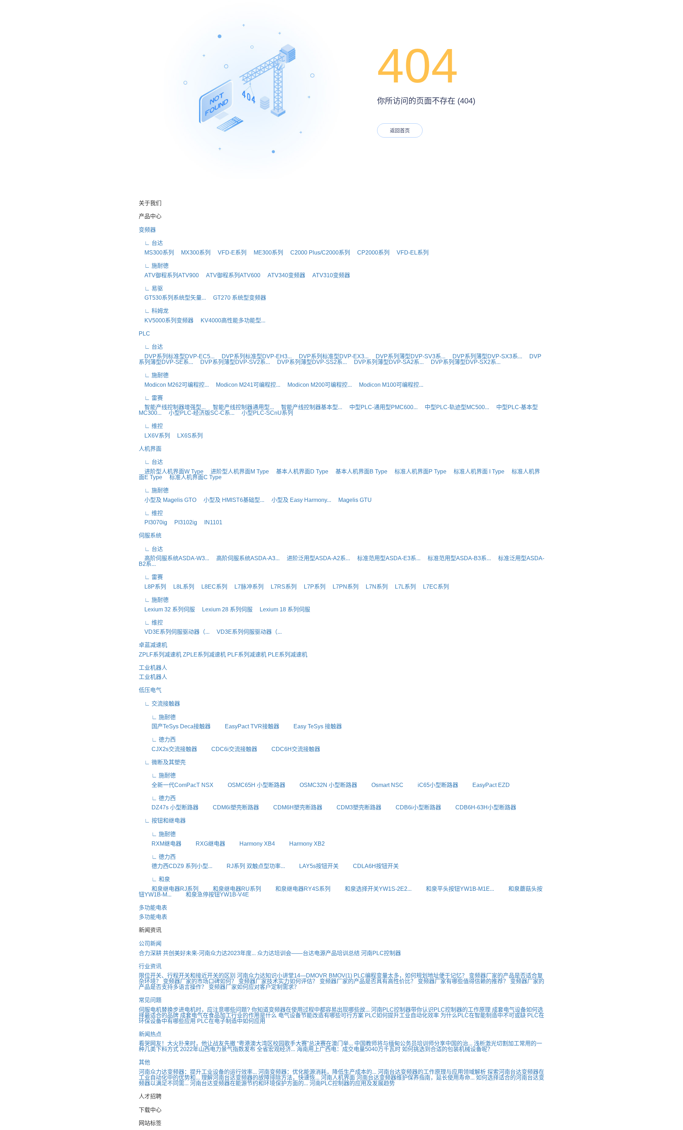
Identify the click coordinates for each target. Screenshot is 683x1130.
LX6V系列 (154, 436)
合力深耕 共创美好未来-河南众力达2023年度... (197, 953)
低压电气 (150, 690)
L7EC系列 (433, 587)
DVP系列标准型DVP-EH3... (254, 356)
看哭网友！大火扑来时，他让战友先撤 (187, 1043)
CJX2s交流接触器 (168, 749)
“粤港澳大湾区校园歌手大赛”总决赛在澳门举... (295, 1043)
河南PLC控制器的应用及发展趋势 (352, 1083)
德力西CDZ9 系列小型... (175, 866)
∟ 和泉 (154, 879)
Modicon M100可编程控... (388, 385)
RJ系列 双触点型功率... (249, 866)
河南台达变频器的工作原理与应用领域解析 (432, 1072)
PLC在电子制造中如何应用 (231, 1021)
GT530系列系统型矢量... (172, 298)
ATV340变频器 (283, 275)
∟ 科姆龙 (154, 311)
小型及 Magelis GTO (167, 500)
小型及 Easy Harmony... (298, 500)
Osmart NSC (381, 785)
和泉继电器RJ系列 (168, 889)
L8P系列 (152, 587)
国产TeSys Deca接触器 (175, 726)
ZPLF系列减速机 (160, 655)
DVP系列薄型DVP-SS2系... (309, 362)
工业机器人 (153, 668)
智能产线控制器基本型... (308, 407)
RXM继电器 (160, 844)
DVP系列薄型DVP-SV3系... (407, 356)
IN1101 (210, 522)
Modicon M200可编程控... (317, 385)
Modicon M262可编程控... (174, 385)
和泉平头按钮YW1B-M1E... (453, 889)
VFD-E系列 (229, 253)
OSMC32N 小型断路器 (322, 785)
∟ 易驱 (151, 288)
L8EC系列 (211, 587)
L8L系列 (181, 587)
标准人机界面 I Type (476, 471)
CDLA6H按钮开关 (369, 866)
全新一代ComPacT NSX (176, 785)
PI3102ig (183, 522)
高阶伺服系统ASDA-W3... (174, 558)
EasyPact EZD (485, 785)
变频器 (147, 230)
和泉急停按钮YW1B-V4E (211, 894)
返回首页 (400, 130)
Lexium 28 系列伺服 (224, 609)
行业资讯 (150, 966)
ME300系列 (265, 253)
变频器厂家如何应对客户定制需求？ (254, 987)
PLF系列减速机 (246, 655)
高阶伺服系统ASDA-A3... (245, 558)
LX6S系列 (187, 436)
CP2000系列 (370, 253)
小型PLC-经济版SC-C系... (198, 413)
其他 (144, 1062)
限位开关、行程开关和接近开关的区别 (187, 976)
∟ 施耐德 (154, 266)
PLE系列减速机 (287, 655)
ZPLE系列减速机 (204, 655)
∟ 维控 (151, 426)
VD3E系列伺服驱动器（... (174, 632)
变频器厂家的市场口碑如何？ (200, 981)
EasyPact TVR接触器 (245, 726)
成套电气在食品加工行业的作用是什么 (228, 1015)
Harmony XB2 (300, 844)
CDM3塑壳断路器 (352, 807)
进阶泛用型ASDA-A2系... (315, 558)
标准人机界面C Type (193, 477)
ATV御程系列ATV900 (169, 275)
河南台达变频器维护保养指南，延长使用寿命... (415, 1078)
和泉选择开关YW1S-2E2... (372, 889)
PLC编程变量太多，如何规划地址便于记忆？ (410, 976)
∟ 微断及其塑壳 (162, 762)
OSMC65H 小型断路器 (250, 785)
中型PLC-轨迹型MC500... (454, 407)
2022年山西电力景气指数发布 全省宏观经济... (237, 1049)
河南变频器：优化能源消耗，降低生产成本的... (317, 1072)
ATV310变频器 (328, 275)
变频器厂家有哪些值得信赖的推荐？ (464, 981)
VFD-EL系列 (410, 253)
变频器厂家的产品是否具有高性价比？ (368, 981)
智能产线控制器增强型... (172, 407)
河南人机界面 (338, 1078)
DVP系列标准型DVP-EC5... (177, 356)
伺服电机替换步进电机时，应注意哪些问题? (194, 1010)
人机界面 (150, 449)
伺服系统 (150, 535)
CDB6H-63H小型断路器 (479, 807)
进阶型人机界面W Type (171, 471)
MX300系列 (193, 253)
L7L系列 (402, 587)
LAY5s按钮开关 (312, 866)
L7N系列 (374, 587)
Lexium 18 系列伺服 (282, 609)
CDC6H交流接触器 (289, 749)
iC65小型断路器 (431, 785)
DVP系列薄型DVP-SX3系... (484, 356)
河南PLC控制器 (381, 953)
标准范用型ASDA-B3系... (456, 558)
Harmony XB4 (251, 844)
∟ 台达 (151, 243)
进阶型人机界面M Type (237, 471)
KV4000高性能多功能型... (230, 320)
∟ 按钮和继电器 (162, 821)
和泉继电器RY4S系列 (296, 889)
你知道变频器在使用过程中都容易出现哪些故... (311, 1010)
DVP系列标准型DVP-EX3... (331, 356)
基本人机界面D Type (299, 471)
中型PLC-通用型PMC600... (381, 407)
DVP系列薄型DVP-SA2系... (386, 362)
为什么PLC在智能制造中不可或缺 (483, 1015)
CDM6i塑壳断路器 (229, 807)
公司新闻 (150, 944)
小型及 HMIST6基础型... (231, 500)
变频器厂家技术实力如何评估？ (278, 981)
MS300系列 (156, 253)
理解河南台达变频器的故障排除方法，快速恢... (260, 1078)
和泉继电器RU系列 (230, 889)
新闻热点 (150, 1034)
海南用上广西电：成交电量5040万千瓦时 (349, 1049)
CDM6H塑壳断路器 (291, 807)
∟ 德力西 (157, 740)
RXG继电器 (204, 844)
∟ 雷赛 (151, 398)
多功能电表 (153, 908)
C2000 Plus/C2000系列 (317, 253)
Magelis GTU (352, 500)
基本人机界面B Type (358, 471)
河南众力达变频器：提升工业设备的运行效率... (198, 1072)
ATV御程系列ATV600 (230, 275)
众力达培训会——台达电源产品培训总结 (308, 953)
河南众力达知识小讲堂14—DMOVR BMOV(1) (294, 976)
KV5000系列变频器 (166, 320)
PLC (144, 334)
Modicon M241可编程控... (245, 385)
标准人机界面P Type (417, 471)
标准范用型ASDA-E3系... (385, 558)
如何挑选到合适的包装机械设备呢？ (447, 1049)
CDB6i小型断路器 (412, 807)
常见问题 (150, 1000)
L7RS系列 (281, 587)
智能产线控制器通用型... (240, 407)
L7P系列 (311, 587)
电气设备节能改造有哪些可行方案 (321, 1015)
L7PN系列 (343, 587)
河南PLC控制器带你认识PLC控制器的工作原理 (431, 1010)
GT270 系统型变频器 (236, 298)
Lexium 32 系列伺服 (167, 609)
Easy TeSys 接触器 (311, 726)
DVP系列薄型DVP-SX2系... (463, 362)
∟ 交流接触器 (159, 704)
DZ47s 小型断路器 (168, 807)
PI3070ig (153, 522)
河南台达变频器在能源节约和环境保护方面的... (249, 1083)
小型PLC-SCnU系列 (264, 413)
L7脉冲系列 (246, 587)
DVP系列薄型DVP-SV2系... (232, 362)
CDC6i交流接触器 (227, 749)
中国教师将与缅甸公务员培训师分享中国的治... (413, 1043)
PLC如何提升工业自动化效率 (402, 1015)
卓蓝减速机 (153, 645)
